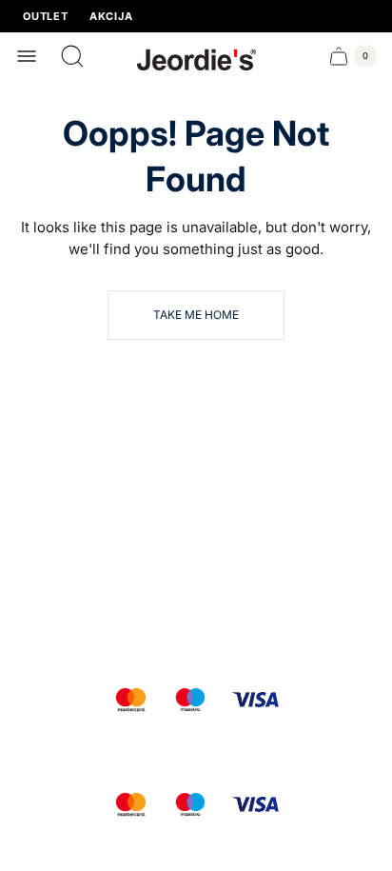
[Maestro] (190, 699)
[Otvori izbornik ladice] (27, 56)
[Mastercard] (130, 699)
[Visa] (255, 699)
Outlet (46, 16)
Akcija (111, 16)
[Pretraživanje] (72, 56)
